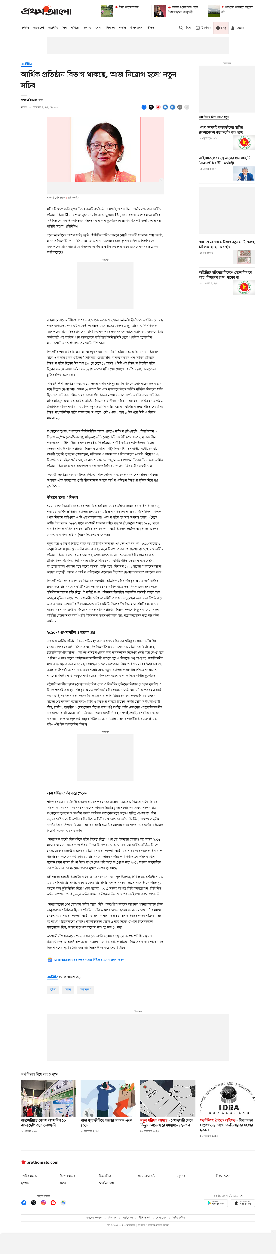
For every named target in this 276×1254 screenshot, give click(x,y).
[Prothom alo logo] (39, 1163)
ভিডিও (150, 27)
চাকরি (122, 27)
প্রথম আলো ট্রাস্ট (146, 1176)
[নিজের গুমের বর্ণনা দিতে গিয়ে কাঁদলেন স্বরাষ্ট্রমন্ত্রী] (160, 11)
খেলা (98, 27)
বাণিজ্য (75, 27)
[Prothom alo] (46, 10)
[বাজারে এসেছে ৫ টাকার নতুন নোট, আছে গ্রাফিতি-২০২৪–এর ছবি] (244, 257)
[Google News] (63, 1203)
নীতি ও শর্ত (144, 1218)
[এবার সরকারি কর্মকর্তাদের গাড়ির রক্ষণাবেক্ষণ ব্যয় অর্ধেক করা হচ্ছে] (244, 142)
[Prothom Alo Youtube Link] (55, 1203)
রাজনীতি (53, 27)
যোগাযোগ (161, 1218)
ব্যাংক (53, 990)
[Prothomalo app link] (215, 1204)
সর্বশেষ (25, 27)
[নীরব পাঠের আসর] (107, 11)
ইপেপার (25, 1183)
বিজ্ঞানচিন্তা (105, 1176)
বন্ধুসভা (181, 1176)
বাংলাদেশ (38, 27)
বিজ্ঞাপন (112, 1218)
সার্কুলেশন (127, 1218)
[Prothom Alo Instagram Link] (45, 1203)
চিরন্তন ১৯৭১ (223, 1176)
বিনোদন (110, 27)
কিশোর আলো (67, 1176)
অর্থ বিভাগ (85, 990)
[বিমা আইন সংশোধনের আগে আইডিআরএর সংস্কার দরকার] (227, 1098)
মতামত (87, 27)
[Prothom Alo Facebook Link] (26, 1203)
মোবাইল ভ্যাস (106, 1183)
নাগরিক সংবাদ (29, 1176)
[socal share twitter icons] (151, 109)
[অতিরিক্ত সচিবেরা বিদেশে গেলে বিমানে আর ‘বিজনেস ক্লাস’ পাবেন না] (244, 287)
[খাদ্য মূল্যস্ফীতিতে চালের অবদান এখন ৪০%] (108, 1098)
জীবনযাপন (136, 27)
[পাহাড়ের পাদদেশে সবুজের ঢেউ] (214, 11)
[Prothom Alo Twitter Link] (35, 1203)
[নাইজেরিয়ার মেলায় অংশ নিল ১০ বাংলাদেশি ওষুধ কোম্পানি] (48, 1098)
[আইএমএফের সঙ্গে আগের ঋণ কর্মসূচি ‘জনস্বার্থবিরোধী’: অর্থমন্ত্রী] (244, 173)
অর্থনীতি (26, 64)
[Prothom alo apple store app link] (242, 1204)
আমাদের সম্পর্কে (93, 1218)
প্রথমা (63, 1183)
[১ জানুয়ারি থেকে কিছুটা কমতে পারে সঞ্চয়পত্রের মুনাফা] (167, 1098)
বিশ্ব (65, 27)
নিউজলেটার (179, 1218)
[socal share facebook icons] (144, 109)
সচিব (68, 990)
